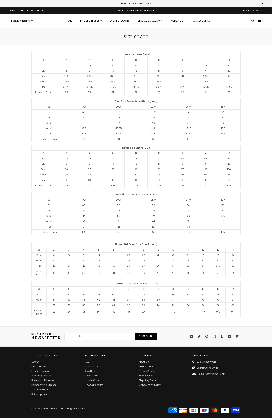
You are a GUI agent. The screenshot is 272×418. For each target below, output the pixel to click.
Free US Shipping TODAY (136, 3)
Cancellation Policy (150, 384)
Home (69, 20)
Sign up (257, 10)
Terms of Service (40, 389)
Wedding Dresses (41, 375)
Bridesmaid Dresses (42, 380)
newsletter (46, 336)
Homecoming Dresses (43, 384)
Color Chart (91, 375)
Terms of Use (146, 375)
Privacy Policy (146, 371)
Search (35, 361)
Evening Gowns (120, 20)
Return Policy (146, 366)
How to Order (92, 380)
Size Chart (91, 371)
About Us (144, 361)
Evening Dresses (40, 371)
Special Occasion (149, 20)
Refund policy (39, 394)
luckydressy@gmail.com (211, 374)
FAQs (88, 361)
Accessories (202, 20)
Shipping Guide (147, 380)
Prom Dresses (38, 366)
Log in (246, 10)
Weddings (177, 20)
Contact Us (91, 366)
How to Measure (94, 384)
